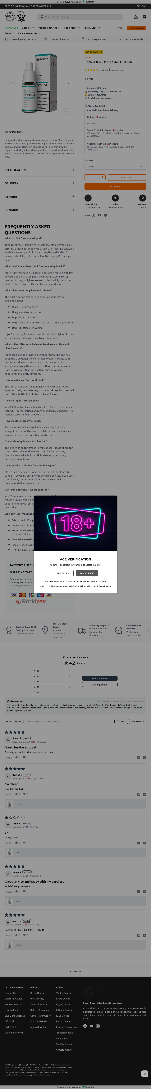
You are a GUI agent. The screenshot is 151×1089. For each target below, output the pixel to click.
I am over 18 (63, 573)
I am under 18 (87, 573)
